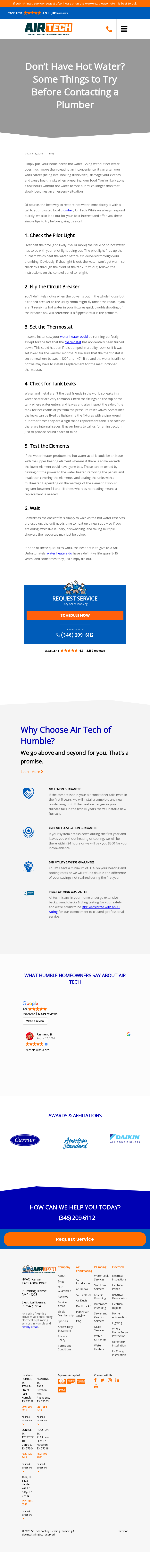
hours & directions (27, 1418)
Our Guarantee (64, 1289)
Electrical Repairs (117, 1306)
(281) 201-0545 (27, 1502)
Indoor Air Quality (82, 1313)
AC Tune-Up (83, 1295)
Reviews (63, 1296)
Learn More (31, 772)
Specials (63, 1321)
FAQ (78, 1321)
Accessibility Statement (65, 1328)
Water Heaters (99, 1347)
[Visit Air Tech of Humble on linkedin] (117, 1380)
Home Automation (119, 1315)
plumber (67, 210)
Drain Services (99, 1328)
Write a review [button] (35, 1021)
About (61, 1276)
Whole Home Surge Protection (120, 1332)
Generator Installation (119, 1343)
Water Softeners (100, 1338)
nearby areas (30, 1327)
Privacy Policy (62, 1338)
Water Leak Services (101, 1277)
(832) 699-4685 (42, 1455)
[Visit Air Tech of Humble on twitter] (102, 1380)
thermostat (73, 342)
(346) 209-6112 (77, 635)
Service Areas (62, 1304)
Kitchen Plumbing (100, 1296)
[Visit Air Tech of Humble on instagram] (110, 1380)
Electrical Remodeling (119, 1296)
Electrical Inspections (119, 1277)
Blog (51, 153)
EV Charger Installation (119, 1353)
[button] (38, 13)
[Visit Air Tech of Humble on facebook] (95, 1380)
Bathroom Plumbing (100, 1306)
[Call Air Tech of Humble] (109, 29)
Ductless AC (83, 1306)
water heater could (74, 336)
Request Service (75, 1239)
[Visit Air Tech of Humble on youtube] (96, 1386)
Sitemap (123, 1531)
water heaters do (59, 553)
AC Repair (82, 1289)
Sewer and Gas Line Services (100, 1317)
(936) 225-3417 (27, 1455)
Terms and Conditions (64, 1347)
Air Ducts (82, 1300)
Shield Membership (66, 1313)
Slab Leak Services (100, 1287)
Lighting (117, 1323)
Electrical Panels (117, 1287)
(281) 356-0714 (42, 1408)
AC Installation (83, 1281)
